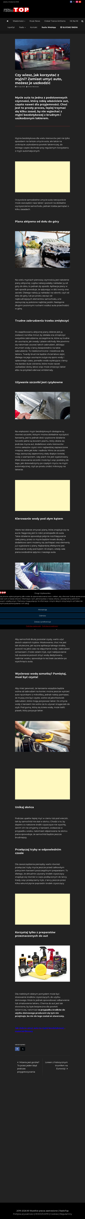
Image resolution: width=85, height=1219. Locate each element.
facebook (71, 2)
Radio (21, 27)
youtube (80, 2)
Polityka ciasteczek (33, 626)
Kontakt (33, 27)
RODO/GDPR (42, 1214)
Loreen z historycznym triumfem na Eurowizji (56, 1065)
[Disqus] (42, 1110)
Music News (35, 21)
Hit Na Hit (74, 21)
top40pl (11, 27)
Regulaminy (66, 1214)
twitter (74, 2)
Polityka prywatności (50, 626)
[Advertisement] (42, 176)
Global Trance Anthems (54, 21)
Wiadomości (18, 21)
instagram (77, 2)
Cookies (54, 1214)
